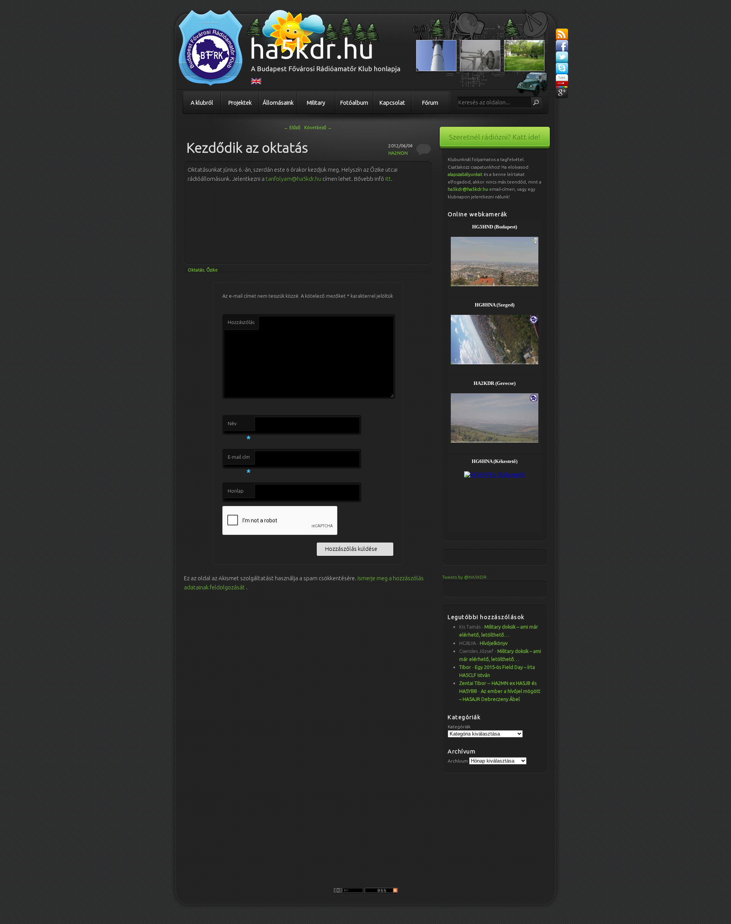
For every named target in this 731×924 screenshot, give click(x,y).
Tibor (465, 667)
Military (316, 102)
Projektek (240, 102)
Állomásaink (278, 102)
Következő (318, 127)
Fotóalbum (354, 102)
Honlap (236, 490)
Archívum (458, 760)
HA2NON (398, 152)
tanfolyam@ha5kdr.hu (293, 179)
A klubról (202, 102)
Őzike (212, 269)
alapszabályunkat (465, 174)
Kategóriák (459, 726)
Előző (292, 127)
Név (239, 426)
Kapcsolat (392, 102)
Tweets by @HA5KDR (464, 577)
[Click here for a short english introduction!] (256, 82)
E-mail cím (239, 459)
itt (388, 179)
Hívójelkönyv (494, 643)
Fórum (430, 102)
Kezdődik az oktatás (247, 147)
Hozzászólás (241, 322)
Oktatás (196, 269)
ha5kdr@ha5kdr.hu (468, 189)
